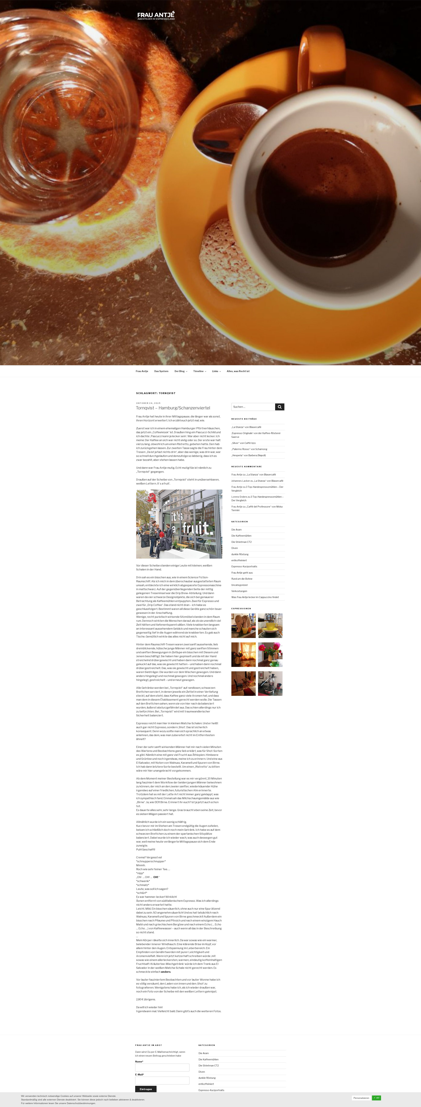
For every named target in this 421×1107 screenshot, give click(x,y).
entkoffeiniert (239, 560)
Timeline (198, 371)
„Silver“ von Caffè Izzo (243, 443)
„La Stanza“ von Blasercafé (246, 427)
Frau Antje (142, 371)
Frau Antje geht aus (242, 572)
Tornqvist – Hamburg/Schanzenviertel (173, 407)
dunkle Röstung (239, 554)
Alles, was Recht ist (238, 371)
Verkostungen (239, 591)
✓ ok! (376, 1097)
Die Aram (236, 529)
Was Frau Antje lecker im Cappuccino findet (255, 597)
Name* (139, 1061)
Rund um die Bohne (241, 578)
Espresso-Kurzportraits (244, 566)
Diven (234, 548)
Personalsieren (361, 1098)
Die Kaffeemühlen (241, 535)
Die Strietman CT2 (241, 542)
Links (215, 371)
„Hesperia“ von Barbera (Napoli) (248, 455)
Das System (161, 371)
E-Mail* (139, 1074)
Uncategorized (239, 585)
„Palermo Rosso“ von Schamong (249, 449)
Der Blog (180, 371)
